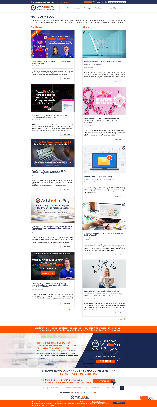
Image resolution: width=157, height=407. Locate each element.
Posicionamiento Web (103, 294)
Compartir (102, 2)
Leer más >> (114, 330)
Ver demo (105, 361)
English (67, 2)
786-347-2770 (51, 2)
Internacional (60, 2)
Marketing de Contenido (107, 295)
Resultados (98, 8)
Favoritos (111, 388)
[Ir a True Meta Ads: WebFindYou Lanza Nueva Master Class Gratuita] (52, 44)
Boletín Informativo (95, 392)
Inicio (68, 8)
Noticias (36, 26)
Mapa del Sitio (95, 388)
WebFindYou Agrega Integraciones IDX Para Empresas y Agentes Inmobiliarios (50, 171)
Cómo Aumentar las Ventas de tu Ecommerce (102, 62)
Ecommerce (99, 64)
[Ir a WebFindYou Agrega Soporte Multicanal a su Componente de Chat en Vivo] (52, 98)
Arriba (122, 388)
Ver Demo (78, 2)
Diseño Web (110, 179)
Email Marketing (101, 179)
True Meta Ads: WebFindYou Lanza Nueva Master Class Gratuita (52, 62)
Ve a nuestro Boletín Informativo (78, 381)
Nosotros (77, 8)
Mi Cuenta (106, 2)
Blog (85, 26)
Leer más (66, 78)
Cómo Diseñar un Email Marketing (98, 176)
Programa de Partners (74, 388)
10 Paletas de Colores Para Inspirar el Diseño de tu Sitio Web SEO (103, 234)
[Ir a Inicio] (44, 8)
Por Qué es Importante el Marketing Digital (101, 291)
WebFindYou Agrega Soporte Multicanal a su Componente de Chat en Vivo (50, 116)
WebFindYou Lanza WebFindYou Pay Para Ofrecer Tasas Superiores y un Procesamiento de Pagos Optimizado (52, 228)
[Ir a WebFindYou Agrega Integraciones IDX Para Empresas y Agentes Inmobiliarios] (52, 153)
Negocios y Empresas (90, 122)
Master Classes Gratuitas (117, 2)
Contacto (123, 8)
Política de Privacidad (98, 402)
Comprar (78, 354)
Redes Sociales (115, 294)
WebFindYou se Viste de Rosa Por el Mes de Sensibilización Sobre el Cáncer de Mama (101, 119)
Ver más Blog (122, 319)
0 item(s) (97, 2)
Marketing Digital (89, 64)
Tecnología (87, 8)
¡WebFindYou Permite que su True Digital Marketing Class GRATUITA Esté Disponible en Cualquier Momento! (50, 285)
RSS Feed (91, 392)
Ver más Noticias (69, 310)
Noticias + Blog (111, 8)
